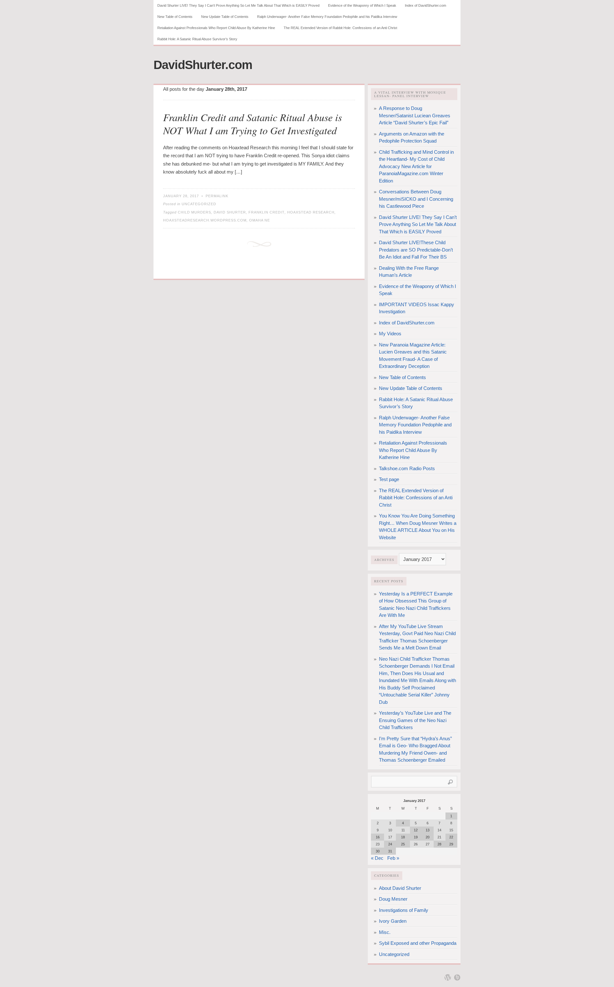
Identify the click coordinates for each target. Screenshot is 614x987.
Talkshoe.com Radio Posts (407, 468)
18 (403, 837)
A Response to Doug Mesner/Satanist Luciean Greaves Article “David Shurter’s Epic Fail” (414, 115)
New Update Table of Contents (224, 17)
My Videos (390, 333)
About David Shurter (400, 888)
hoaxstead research (311, 212)
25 (403, 844)
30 (378, 851)
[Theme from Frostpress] (457, 977)
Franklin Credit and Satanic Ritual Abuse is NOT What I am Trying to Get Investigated (252, 123)
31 (390, 851)
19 (416, 837)
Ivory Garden (392, 921)
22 (451, 837)
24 (390, 844)
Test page (389, 479)
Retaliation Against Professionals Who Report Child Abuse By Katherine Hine (216, 28)
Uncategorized (199, 204)
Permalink (217, 196)
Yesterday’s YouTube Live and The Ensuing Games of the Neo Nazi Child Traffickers (415, 720)
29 (451, 844)
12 (416, 830)
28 (439, 844)
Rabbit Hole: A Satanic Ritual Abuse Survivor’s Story (197, 39)
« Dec (377, 858)
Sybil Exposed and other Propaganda (417, 943)
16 (378, 837)
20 (427, 837)
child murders (194, 212)
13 (427, 830)
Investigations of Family (403, 910)
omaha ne (259, 220)
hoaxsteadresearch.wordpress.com (205, 220)
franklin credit (266, 212)
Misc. (384, 932)
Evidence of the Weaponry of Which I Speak (362, 5)
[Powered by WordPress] (448, 977)
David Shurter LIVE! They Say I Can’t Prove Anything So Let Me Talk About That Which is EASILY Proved (238, 5)
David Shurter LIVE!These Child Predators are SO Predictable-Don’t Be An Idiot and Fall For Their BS (416, 250)
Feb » (393, 858)
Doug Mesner (393, 899)
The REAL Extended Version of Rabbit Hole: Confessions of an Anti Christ (340, 28)
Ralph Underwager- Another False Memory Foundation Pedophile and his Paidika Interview (327, 17)
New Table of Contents (175, 17)
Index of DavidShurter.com (425, 5)
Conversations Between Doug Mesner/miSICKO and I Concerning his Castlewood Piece (416, 199)
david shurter (230, 212)
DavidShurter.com (203, 65)
